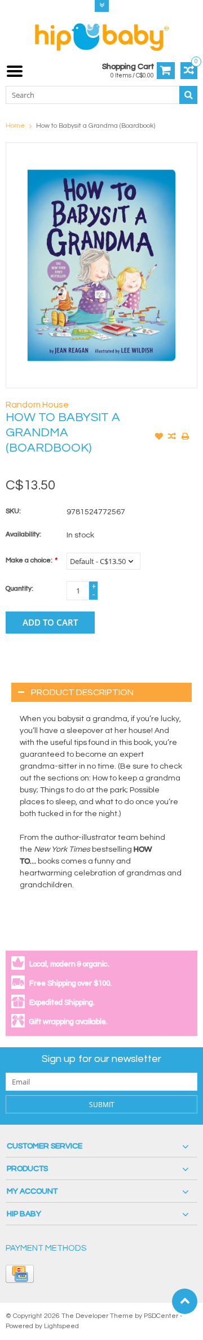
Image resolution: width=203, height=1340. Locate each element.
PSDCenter (161, 1316)
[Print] (185, 437)
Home (15, 125)
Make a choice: (31, 560)
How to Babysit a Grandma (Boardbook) (95, 125)
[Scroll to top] (184, 1301)
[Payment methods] (20, 1274)
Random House (37, 404)
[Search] (188, 95)
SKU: (13, 511)
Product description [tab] (82, 692)
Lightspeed (61, 1326)
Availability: (23, 534)
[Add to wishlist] (159, 437)
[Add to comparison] (172, 437)
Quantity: (19, 588)
